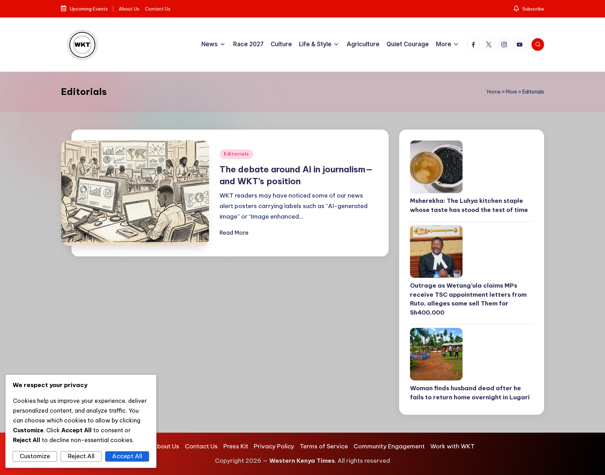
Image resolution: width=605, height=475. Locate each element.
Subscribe (532, 9)
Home (494, 92)
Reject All (81, 456)
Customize (35, 456)
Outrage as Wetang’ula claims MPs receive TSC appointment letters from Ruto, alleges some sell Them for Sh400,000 (468, 299)
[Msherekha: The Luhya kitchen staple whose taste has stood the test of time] (471, 166)
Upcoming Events (88, 9)
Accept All (127, 456)
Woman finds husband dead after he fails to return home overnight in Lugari (470, 392)
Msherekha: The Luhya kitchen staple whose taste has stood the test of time (469, 205)
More (511, 92)
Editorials (236, 154)
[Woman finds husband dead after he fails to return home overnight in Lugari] (471, 354)
